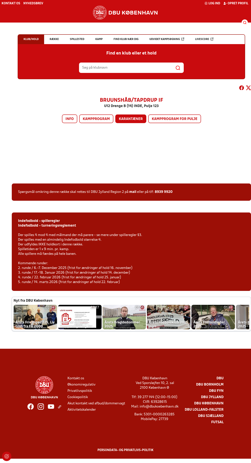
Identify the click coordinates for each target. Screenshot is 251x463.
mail (132, 192)
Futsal (217, 422)
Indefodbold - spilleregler (39, 221)
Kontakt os (11, 3)
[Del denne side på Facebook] (241, 88)
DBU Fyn (216, 391)
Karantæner (131, 119)
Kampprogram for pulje (174, 119)
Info (69, 119)
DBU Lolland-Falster (204, 409)
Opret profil (238, 3)
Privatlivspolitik (79, 391)
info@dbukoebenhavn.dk (159, 406)
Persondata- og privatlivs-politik (125, 450)
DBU (220, 378)
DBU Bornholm (210, 384)
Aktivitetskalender (81, 409)
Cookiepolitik (77, 397)
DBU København (209, 403)
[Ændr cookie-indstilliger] (6, 456)
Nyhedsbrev (33, 3)
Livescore (202, 39)
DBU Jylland (212, 397)
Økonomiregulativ (81, 384)
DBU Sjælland (211, 416)
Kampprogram (96, 119)
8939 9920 (164, 192)
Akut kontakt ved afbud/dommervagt (96, 403)
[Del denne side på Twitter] (248, 88)
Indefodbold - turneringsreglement (47, 225)
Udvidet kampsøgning (164, 39)
